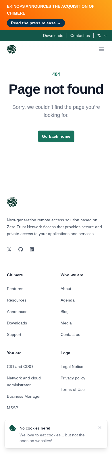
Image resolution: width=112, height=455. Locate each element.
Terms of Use (73, 389)
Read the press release (36, 23)
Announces (17, 311)
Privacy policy (73, 378)
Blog (65, 311)
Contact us (80, 35)
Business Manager (24, 396)
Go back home (56, 136)
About (66, 288)
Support (14, 334)
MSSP (12, 407)
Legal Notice (72, 366)
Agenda (68, 300)
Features (15, 288)
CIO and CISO (20, 366)
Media (66, 323)
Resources (16, 300)
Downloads (53, 35)
